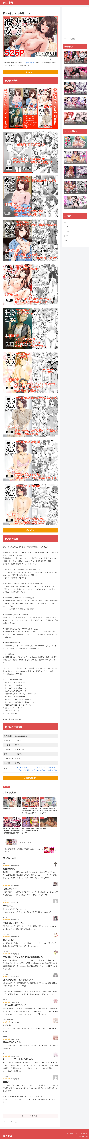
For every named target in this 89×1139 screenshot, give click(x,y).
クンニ (17, 767)
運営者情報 (70, 1133)
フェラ (31, 767)
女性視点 (30, 770)
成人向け (43, 770)
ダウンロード (30, 72)
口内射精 (50, 770)
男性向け (36, 770)
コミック (7, 786)
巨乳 (21, 767)
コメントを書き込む (30, 1116)
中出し (26, 767)
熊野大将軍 (30, 63)
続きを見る (30, 530)
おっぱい (23, 770)
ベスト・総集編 (46, 767)
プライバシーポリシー (81, 1133)
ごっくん (37, 767)
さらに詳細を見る (30, 778)
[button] (85, 39)
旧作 (55, 770)
